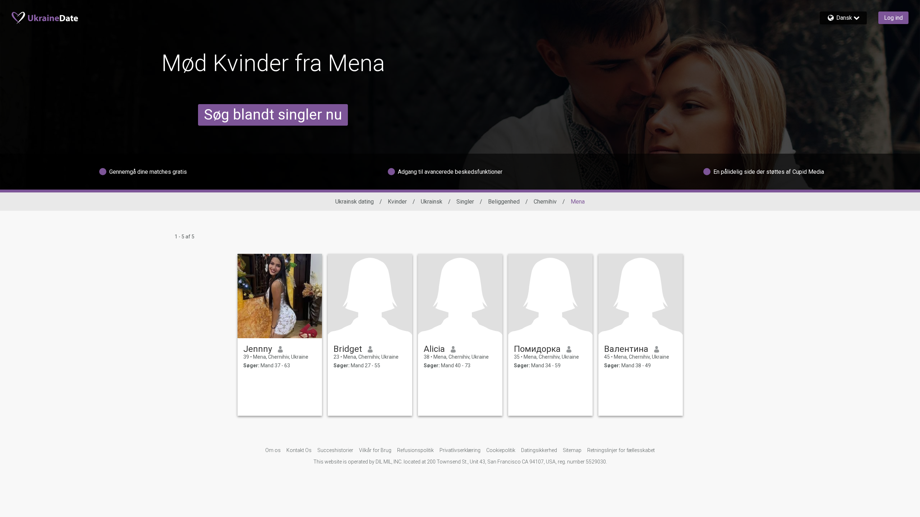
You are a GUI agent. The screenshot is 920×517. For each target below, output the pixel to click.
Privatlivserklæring (460, 450)
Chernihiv (545, 201)
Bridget (348, 349)
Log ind (893, 17)
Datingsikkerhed (539, 450)
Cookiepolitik (500, 450)
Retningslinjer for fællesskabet (621, 450)
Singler (465, 201)
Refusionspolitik (415, 450)
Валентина (626, 349)
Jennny (257, 349)
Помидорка (537, 349)
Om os (273, 450)
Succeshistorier (335, 450)
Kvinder (397, 201)
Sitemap (572, 450)
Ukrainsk (431, 201)
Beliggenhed (504, 201)
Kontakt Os (299, 450)
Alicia (434, 349)
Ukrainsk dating (354, 201)
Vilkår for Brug (375, 450)
